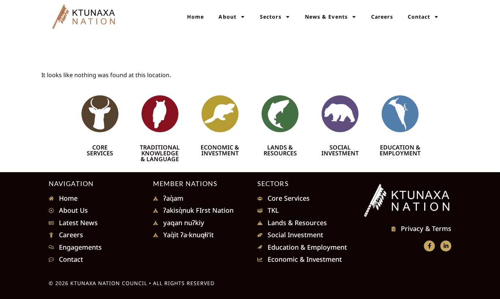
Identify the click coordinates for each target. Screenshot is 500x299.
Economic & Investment (220, 150)
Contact (419, 16)
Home (195, 16)
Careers (382, 16)
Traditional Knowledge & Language (160, 153)
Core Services (100, 150)
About (227, 16)
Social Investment (340, 150)
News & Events (326, 16)
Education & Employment (400, 150)
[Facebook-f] (429, 246)
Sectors (270, 16)
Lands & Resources (280, 150)
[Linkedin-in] (445, 246)
